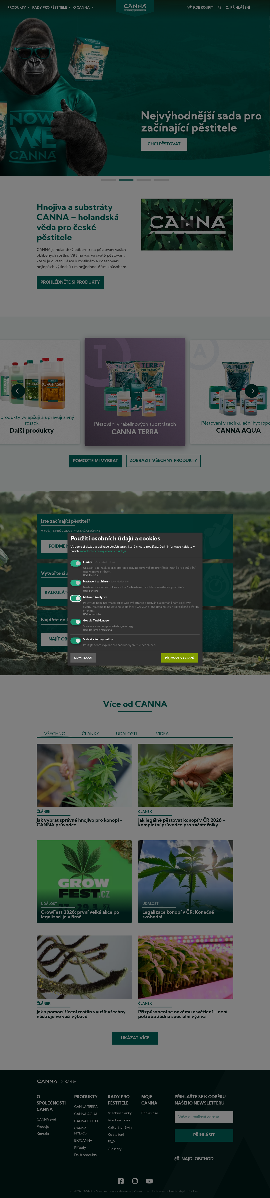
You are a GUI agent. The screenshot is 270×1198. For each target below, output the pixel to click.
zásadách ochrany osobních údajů (103, 551)
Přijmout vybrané (179, 657)
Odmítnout (83, 657)
